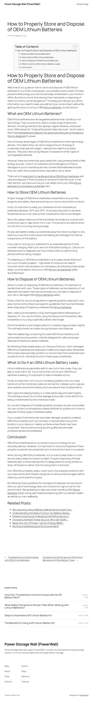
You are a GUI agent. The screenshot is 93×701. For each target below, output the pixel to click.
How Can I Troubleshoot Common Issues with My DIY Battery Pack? (33, 596)
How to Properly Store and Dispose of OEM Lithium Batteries (47, 50)
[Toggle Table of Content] (74, 47)
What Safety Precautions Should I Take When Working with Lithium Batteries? (37, 606)
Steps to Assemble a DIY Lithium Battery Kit (28, 615)
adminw (18, 35)
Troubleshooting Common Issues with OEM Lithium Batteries (22, 558)
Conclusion (27, 67)
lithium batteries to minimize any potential (44, 184)
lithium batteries (53, 107)
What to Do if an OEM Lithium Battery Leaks (41, 64)
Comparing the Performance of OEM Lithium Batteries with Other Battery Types (63, 558)
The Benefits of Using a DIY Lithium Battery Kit (30, 623)
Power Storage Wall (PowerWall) (22, 4)
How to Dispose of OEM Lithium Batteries (40, 60)
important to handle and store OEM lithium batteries (51, 176)
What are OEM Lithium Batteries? (36, 54)
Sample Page (82, 4)
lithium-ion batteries (60, 269)
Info (24, 35)
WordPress (84, 695)
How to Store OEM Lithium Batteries (38, 57)
